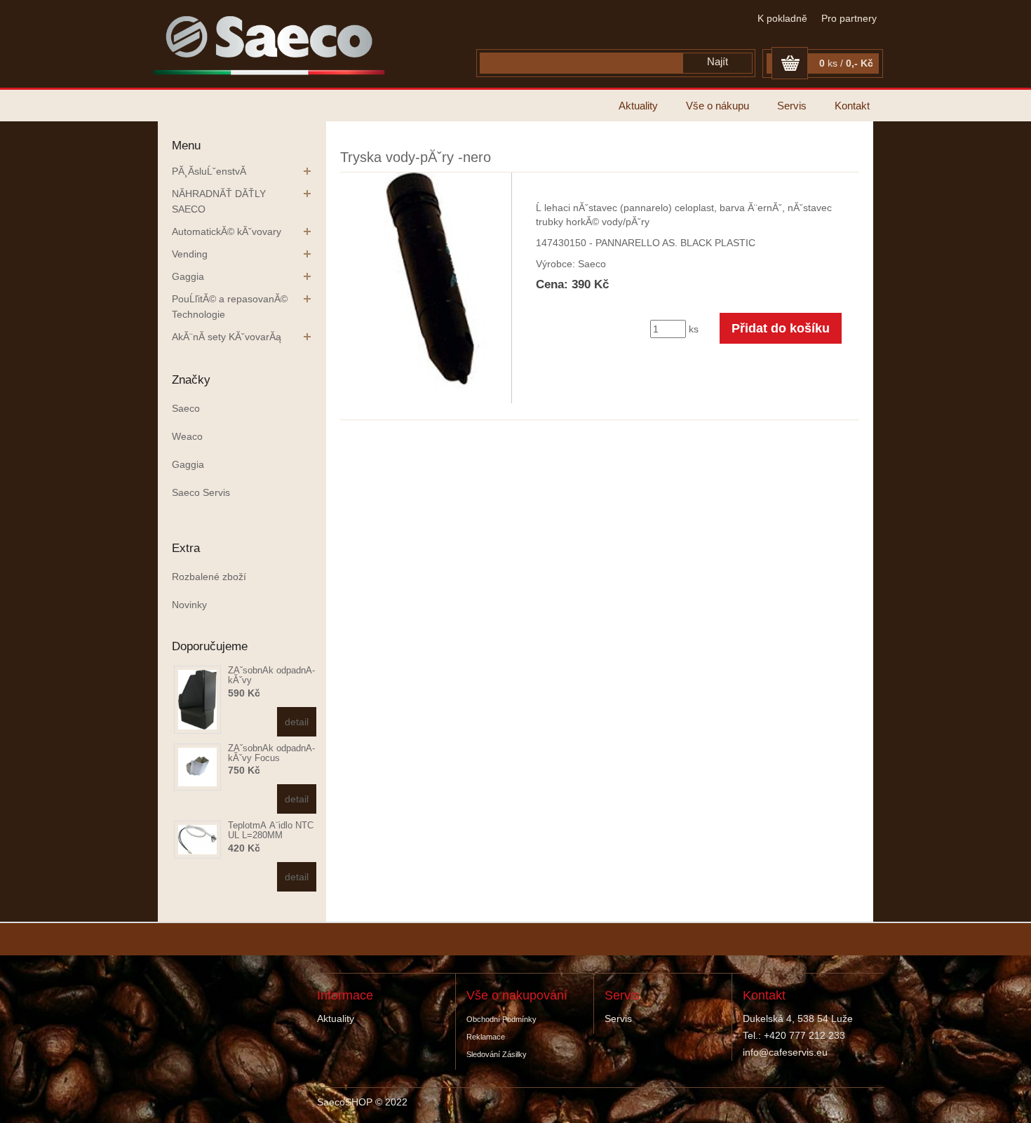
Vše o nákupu (717, 106)
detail (297, 721)
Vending (190, 254)
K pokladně (782, 18)
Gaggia (188, 276)
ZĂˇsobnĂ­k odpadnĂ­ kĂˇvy (271, 675)
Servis (792, 106)
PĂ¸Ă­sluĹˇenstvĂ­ (209, 171)
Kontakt (852, 106)
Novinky (189, 604)
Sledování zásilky (496, 1054)
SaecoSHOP (344, 1102)
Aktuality (638, 106)
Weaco (187, 436)
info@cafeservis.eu (785, 1052)
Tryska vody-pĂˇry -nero (415, 157)
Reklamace (485, 1037)
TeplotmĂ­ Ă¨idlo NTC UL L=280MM (271, 830)
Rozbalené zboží (209, 576)
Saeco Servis (201, 492)
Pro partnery (849, 18)
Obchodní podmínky (501, 1019)
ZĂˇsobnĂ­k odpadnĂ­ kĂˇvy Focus (271, 753)
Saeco (186, 408)
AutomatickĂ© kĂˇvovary (226, 231)
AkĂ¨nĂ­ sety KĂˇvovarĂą (226, 336)
